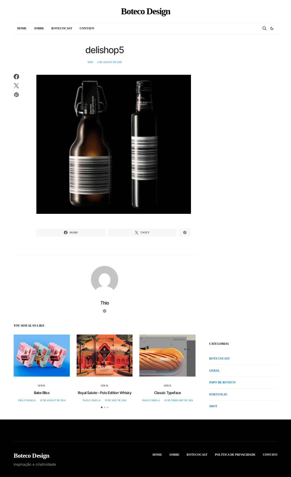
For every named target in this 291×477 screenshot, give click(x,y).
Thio (90, 62)
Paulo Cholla (27, 400)
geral (41, 385)
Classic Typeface (167, 392)
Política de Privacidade (235, 454)
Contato (87, 28)
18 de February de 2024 (178, 400)
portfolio (218, 394)
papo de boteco (222, 382)
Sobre (39, 28)
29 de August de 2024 (52, 400)
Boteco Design (145, 11)
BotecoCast (61, 28)
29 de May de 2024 (115, 400)
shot (213, 406)
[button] (272, 28)
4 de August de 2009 (109, 62)
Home (22, 28)
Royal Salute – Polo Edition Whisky (104, 392)
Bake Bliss (42, 392)
